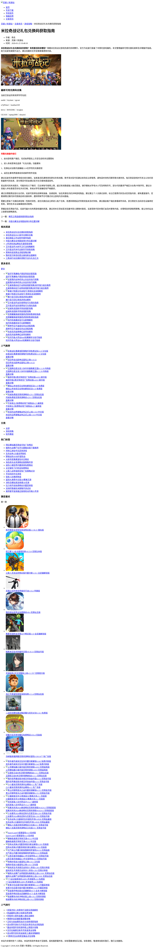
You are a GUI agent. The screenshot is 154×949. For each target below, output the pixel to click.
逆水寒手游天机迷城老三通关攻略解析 (23, 933)
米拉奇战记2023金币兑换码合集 (19, 235)
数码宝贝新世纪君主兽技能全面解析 (21, 255)
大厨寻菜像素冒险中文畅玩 (17, 459)
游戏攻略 (28, 24)
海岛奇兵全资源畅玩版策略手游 (19, 462)
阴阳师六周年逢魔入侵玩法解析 (20, 916)
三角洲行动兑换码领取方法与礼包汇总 (22, 258)
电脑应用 (9, 16)
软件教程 (9, 434)
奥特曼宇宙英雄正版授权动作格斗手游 (22, 491)
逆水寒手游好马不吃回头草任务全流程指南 (25, 925)
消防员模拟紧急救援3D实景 (17, 483)
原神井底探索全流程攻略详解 (18, 252)
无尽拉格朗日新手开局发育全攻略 (21, 930)
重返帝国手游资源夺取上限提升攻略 (22, 927)
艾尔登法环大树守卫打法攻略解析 (20, 247)
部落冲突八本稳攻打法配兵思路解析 (22, 910)
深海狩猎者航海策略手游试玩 (18, 488)
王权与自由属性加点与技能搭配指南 (22, 922)
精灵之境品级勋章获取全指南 (21, 217)
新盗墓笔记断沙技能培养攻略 (19, 913)
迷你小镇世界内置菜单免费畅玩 (19, 465)
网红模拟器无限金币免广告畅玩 (19, 445)
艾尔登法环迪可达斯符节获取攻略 (20, 250)
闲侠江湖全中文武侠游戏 (16, 451)
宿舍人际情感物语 (13, 477)
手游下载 (9, 10)
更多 (3, 269)
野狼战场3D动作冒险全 (16, 456)
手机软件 (9, 13)
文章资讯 (9, 19)
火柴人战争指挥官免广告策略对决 (20, 471)
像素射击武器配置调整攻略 (18, 919)
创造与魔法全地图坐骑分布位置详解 (24, 221)
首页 (8, 7)
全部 (8, 428)
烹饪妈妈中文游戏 (13, 474)
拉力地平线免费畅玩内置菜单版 (19, 485)
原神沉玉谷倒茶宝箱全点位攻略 (21, 936)
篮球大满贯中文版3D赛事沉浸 (18, 480)
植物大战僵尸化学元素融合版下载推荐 (22, 448)
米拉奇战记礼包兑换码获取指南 (19, 232)
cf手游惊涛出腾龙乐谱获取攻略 (19, 244)
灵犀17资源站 (7, 24)
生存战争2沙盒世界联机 (16, 454)
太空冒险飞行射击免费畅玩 (17, 468)
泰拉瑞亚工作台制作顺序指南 (18, 238)
